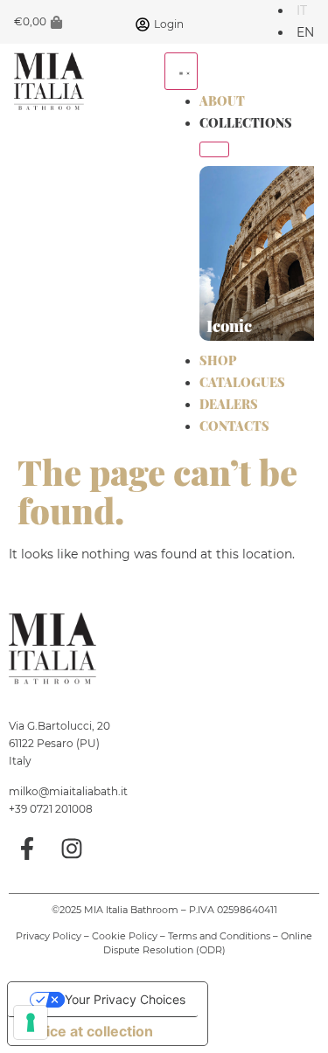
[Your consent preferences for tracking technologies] (30, 1022)
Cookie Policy (124, 936)
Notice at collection (87, 1031)
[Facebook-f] (27, 848)
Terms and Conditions (219, 936)
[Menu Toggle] (181, 71)
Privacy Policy (48, 936)
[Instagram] (72, 848)
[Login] (143, 24)
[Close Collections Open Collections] (214, 149)
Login (169, 24)
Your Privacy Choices (125, 999)
